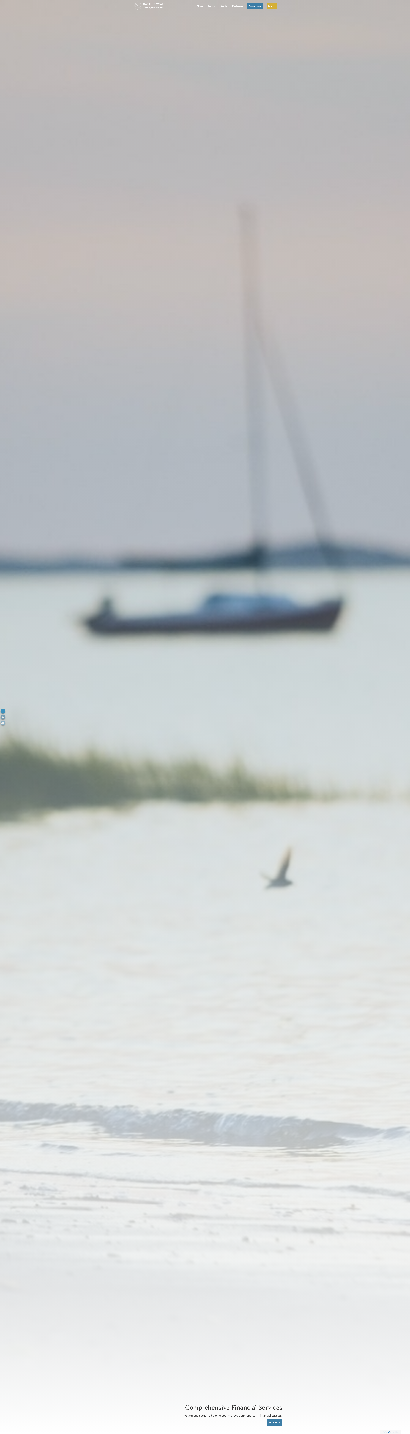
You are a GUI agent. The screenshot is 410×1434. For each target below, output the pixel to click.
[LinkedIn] (3, 711)
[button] (200, 5)
